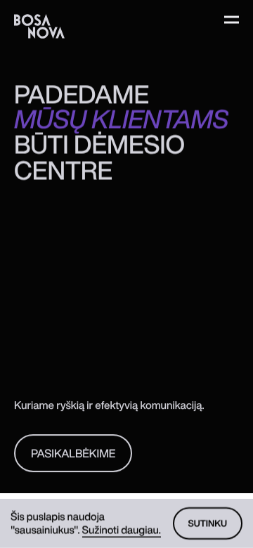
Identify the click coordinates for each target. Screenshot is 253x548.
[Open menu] (231, 19)
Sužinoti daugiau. (121, 529)
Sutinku (207, 523)
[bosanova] (39, 26)
